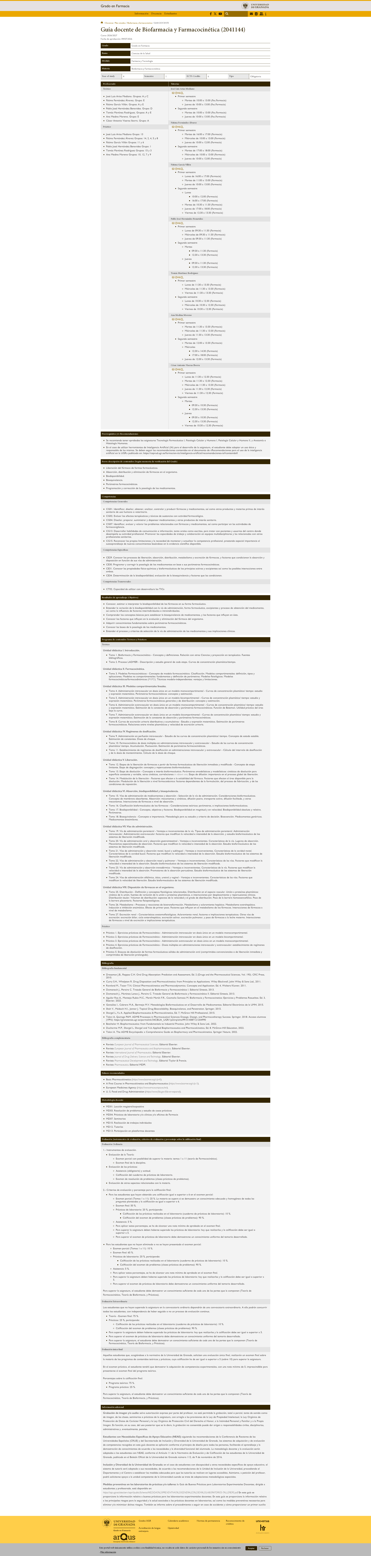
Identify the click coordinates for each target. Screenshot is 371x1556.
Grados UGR (145, 1520)
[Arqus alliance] (124, 1538)
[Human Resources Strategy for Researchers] (262, 1528)
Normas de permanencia (208, 1520)
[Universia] (262, 1521)
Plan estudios (120, 23)
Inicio (102, 22)
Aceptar (251, 1548)
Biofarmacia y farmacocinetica (139, 23)
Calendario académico (178, 1520)
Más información (108, 1551)
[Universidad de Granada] (255, 6)
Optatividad (173, 1528)
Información (141, 13)
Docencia (156, 13)
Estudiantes (170, 13)
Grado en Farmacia (115, 6)
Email (180, 93)
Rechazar (265, 1548)
